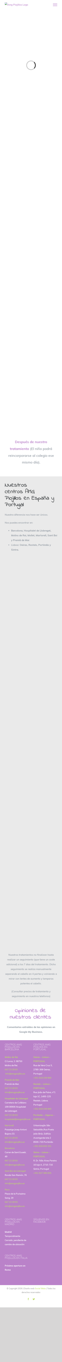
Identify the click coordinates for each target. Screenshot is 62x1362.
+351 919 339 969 (42, 1078)
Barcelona (10, 1148)
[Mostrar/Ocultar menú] (55, 5)
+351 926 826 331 (42, 1146)
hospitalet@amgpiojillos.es (18, 1119)
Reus (7, 1189)
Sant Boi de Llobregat (15, 1171)
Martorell (9, 1125)
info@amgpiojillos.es (15, 1073)
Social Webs (40, 1288)
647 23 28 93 (11, 1069)
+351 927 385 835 (42, 1173)
